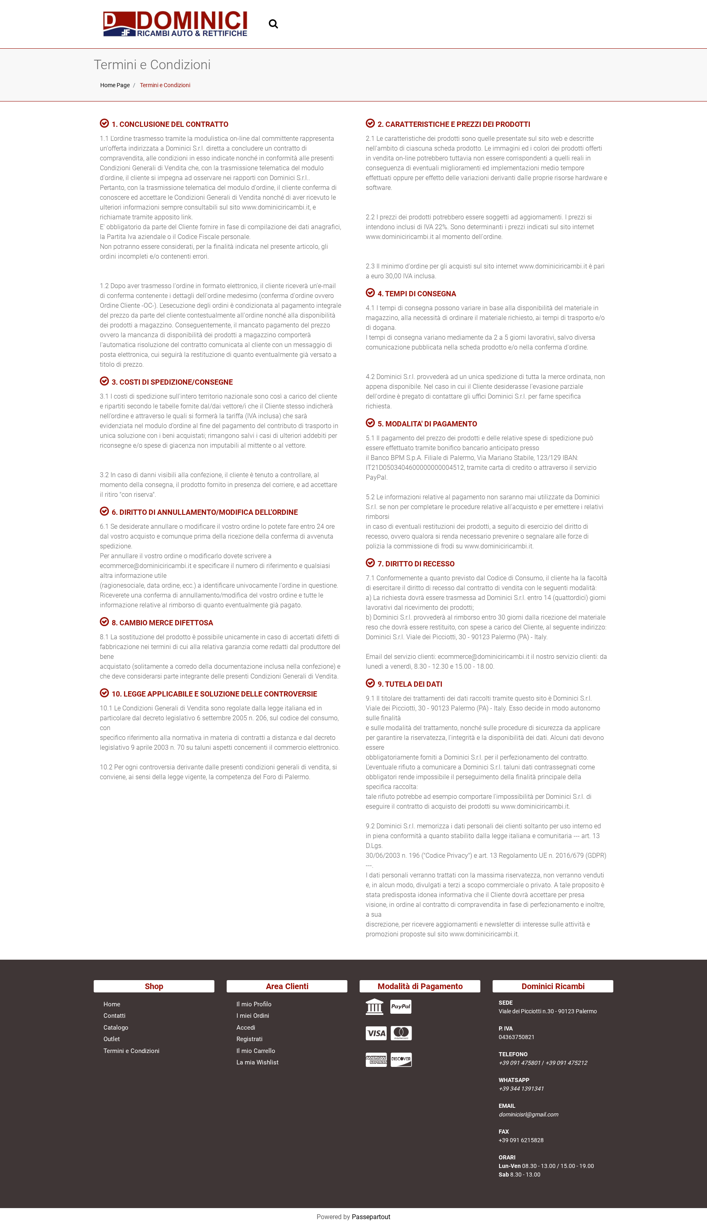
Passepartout (371, 1217)
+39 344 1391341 (521, 1088)
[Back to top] (690, 1203)
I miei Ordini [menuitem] (252, 1015)
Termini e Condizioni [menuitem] (132, 1051)
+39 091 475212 (566, 1063)
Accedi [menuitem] (245, 1027)
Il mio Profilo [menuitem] (254, 1004)
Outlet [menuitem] (112, 1039)
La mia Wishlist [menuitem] (257, 1062)
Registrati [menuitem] (249, 1039)
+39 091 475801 (519, 1063)
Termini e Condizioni (165, 85)
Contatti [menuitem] (115, 1015)
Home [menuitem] (112, 1004)
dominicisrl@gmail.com (528, 1114)
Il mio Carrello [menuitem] (255, 1051)
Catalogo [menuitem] (116, 1027)
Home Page (115, 85)
